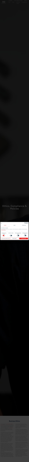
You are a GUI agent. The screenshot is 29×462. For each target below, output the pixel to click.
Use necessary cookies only (5, 238)
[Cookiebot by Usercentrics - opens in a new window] (25, 223)
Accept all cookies (23, 238)
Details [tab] (14, 225)
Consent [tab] (5, 225)
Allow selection (14, 238)
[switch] (11, 235)
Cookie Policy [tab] (24, 225)
